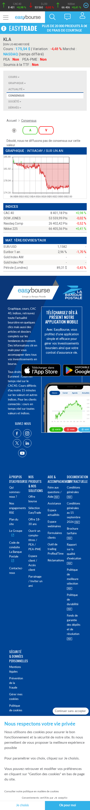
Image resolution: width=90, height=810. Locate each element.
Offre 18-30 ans (34, 522)
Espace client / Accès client (32, 563)
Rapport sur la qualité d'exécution (74, 551)
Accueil (12, 120)
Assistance (54, 503)
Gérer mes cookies (15, 697)
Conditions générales (73, 490)
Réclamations (55, 560)
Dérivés (13, 107)
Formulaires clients (55, 535)
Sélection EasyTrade (34, 510)
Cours (12, 77)
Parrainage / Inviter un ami (35, 581)
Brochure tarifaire (72, 531)
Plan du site (13, 522)
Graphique (16, 83)
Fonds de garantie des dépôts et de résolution (73, 625)
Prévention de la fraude (16, 683)
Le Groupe (15, 531)
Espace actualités (53, 513)
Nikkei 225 (11, 228)
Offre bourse (32, 499)
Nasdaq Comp (13, 223)
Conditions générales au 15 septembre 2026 (73, 513)
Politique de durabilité (72, 600)
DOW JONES (12, 218)
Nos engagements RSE (16, 508)
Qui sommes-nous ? (15, 492)
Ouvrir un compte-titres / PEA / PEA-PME (34, 540)
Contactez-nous (16, 571)
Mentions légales (15, 669)
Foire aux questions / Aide (55, 492)
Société (13, 101)
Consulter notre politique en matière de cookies (31, 791)
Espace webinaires (54, 524)
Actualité (15, 89)
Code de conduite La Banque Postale (15, 549)
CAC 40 (9, 213)
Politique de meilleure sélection (72, 577)
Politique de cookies (15, 708)
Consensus (16, 95)
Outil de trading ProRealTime (55, 549)
